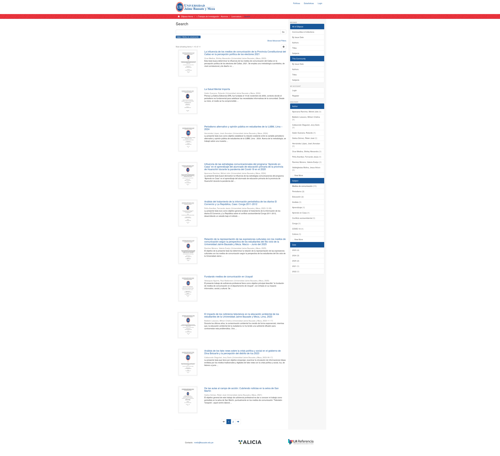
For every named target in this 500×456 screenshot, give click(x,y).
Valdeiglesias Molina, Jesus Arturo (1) (306, 168)
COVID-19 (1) (297, 228)
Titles (294, 48)
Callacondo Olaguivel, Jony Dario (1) (306, 126)
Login (294, 90)
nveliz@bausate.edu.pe (203, 442)
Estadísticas (309, 3)
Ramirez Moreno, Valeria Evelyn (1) (306, 162)
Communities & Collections (303, 32)
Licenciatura (236, 16)
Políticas (296, 3)
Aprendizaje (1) (298, 207)
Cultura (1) (296, 234)
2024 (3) (295, 255)
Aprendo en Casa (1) (301, 212)
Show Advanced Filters (276, 40)
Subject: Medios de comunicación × (188, 37)
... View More (297, 175)
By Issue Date (298, 37)
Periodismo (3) (298, 191)
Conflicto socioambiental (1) (303, 218)
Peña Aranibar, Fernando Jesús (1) (306, 156)
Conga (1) (296, 223)
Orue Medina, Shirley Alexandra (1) (306, 151)
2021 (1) (295, 266)
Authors (295, 42)
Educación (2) (298, 196)
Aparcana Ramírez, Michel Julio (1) (306, 111)
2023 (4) (295, 250)
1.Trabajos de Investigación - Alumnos (212, 16)
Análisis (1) (296, 202)
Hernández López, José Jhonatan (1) (306, 144)
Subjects (295, 53)
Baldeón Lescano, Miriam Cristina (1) (306, 118)
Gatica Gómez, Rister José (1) (304, 138)
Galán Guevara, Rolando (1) (304, 132)
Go (283, 32)
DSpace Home (187, 16)
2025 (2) (295, 260)
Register (295, 95)
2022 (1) (295, 271)
